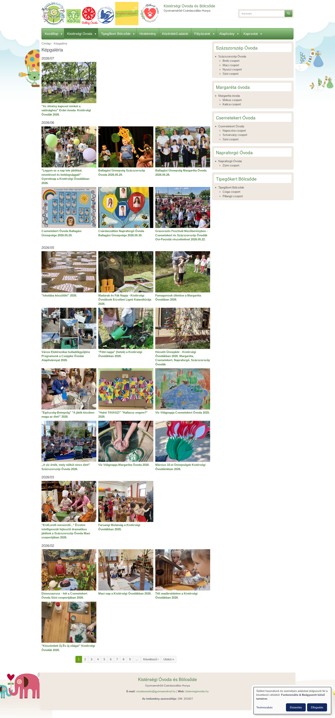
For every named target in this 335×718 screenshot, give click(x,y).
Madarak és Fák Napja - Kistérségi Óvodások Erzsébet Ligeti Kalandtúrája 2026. (124, 299)
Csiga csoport (231, 191)
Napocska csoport (234, 130)
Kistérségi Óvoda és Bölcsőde (189, 6)
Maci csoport (231, 65)
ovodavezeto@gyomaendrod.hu (156, 691)
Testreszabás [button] (264, 707)
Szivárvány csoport (235, 134)
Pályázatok (202, 33)
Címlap (46, 43)
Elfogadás (317, 707)
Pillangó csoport (233, 196)
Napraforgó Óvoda (230, 161)
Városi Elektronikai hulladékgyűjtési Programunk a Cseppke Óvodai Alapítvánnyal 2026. (65, 356)
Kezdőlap (51, 33)
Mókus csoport (232, 100)
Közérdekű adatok (175, 33)
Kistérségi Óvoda (79, 33)
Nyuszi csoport (232, 69)
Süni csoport (230, 73)
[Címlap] (101, 13)
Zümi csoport (231, 165)
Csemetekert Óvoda (231, 126)
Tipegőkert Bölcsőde (115, 33)
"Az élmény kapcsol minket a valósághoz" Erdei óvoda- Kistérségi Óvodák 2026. (66, 110)
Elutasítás (296, 707)
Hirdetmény (147, 33)
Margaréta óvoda (229, 95)
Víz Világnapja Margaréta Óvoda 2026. (123, 464)
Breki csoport (231, 60)
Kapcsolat (250, 33)
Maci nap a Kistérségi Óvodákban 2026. (124, 593)
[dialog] (292, 700)
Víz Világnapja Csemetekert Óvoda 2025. (182, 412)
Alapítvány (227, 33)
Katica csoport (232, 104)
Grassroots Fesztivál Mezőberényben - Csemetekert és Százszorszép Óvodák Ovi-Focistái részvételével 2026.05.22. (181, 235)
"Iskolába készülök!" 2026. (59, 295)
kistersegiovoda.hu (197, 691)
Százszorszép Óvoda (232, 56)
